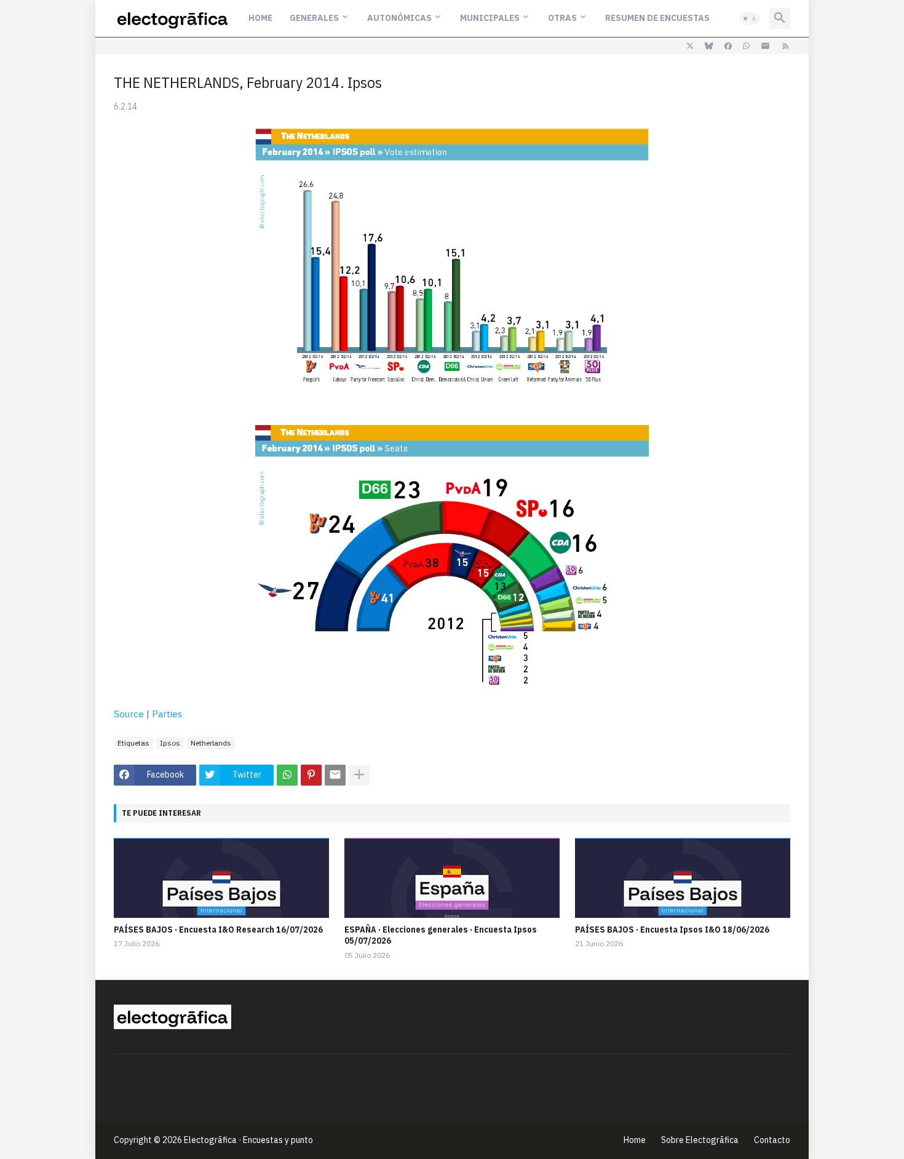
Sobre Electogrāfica (700, 1139)
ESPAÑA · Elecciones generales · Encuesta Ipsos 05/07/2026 (440, 935)
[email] (765, 46)
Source (129, 714)
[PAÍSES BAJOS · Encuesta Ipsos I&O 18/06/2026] (682, 878)
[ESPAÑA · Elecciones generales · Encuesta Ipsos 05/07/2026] (452, 878)
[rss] (785, 46)
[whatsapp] (746, 46)
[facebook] (728, 46)
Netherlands (211, 742)
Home (260, 17)
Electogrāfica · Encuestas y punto (248, 1139)
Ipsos (170, 742)
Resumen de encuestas (657, 17)
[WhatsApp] (287, 775)
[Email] (335, 775)
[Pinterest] (311, 775)
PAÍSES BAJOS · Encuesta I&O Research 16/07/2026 (218, 929)
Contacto (772, 1139)
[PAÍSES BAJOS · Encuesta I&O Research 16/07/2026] (221, 878)
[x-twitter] (690, 46)
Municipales (490, 17)
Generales (314, 17)
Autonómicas (399, 17)
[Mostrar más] (359, 775)
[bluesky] (709, 46)
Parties (167, 714)
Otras (562, 17)
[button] (749, 18)
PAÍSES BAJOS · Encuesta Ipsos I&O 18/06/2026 (672, 929)
